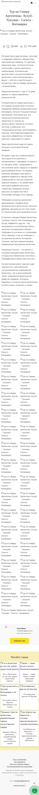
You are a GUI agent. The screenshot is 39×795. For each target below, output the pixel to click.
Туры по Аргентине (19, 759)
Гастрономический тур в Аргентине (19, 766)
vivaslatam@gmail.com (22, 781)
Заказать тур (19, 641)
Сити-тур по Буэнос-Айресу (19, 764)
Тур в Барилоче (19, 762)
